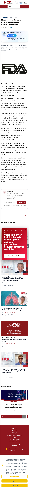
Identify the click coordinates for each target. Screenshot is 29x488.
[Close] (27, 457)
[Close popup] (25, 229)
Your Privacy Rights (14, 476)
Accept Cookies (14, 485)
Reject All (14, 481)
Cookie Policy (13, 473)
